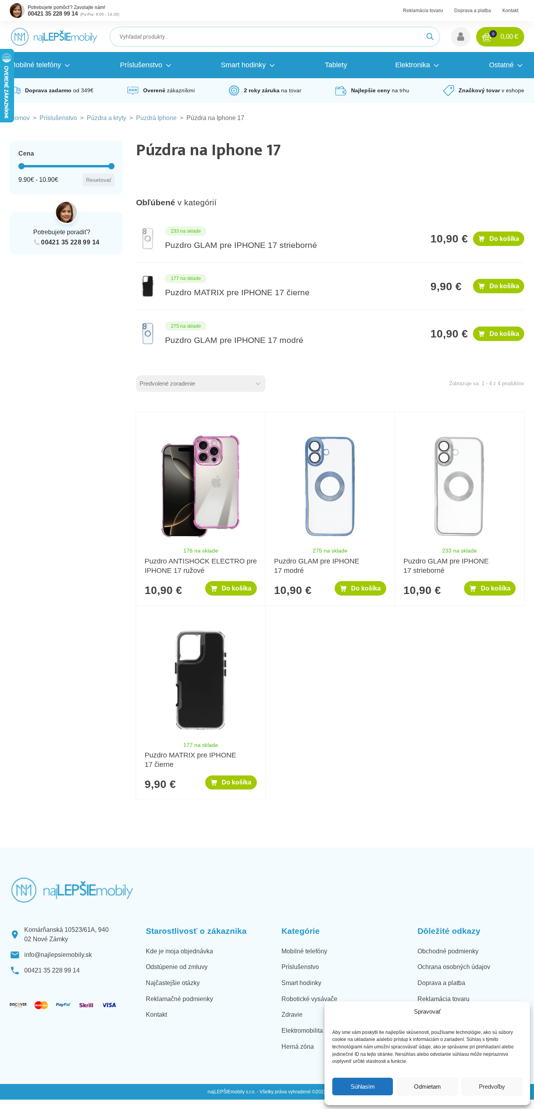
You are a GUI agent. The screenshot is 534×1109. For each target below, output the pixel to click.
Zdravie (292, 1014)
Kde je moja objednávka (179, 951)
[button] (460, 37)
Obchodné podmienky (448, 951)
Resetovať (98, 180)
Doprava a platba (472, 10)
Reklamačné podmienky (179, 999)
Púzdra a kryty (106, 118)
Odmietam (427, 1086)
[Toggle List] (258, 383)
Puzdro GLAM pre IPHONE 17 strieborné (241, 245)
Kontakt (510, 10)
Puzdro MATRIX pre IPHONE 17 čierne (237, 292)
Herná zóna (297, 1046)
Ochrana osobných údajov (454, 967)
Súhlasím (363, 1086)
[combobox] (194, 383)
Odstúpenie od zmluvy (177, 967)
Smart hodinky (301, 983)
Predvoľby (492, 1086)
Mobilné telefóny (304, 951)
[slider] (21, 166)
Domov (20, 118)
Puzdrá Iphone (156, 118)
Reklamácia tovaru (423, 10)
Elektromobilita (302, 1030)
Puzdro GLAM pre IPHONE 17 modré (234, 340)
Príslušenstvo (58, 118)
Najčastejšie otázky (173, 983)
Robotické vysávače (309, 999)
